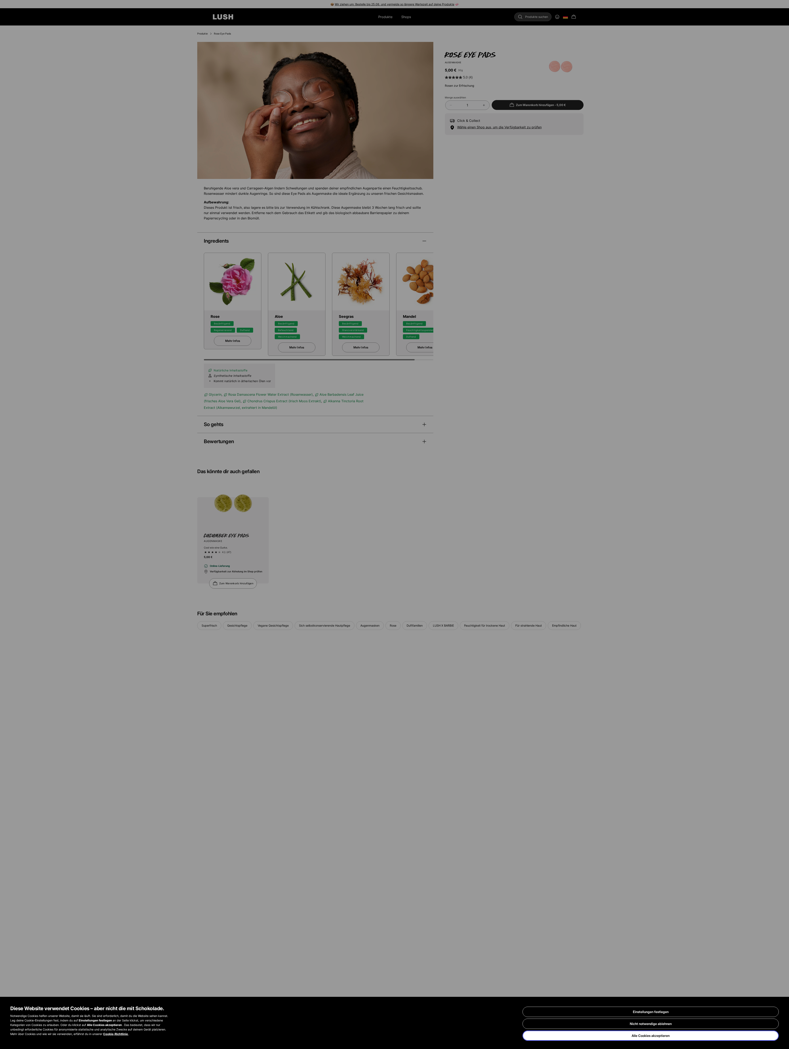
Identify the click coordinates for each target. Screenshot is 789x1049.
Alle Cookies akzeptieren (651, 1036)
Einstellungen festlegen (651, 1012)
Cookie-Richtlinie (115, 1034)
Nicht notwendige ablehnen (651, 1024)
